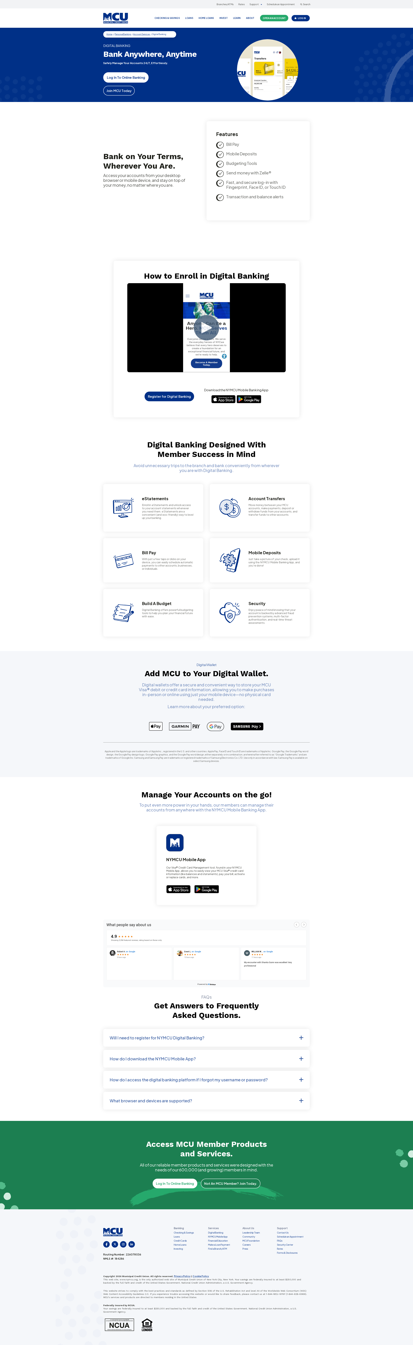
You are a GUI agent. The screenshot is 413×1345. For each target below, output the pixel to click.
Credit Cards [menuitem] (180, 1240)
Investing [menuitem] (178, 1248)
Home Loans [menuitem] (180, 1244)
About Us (248, 1228)
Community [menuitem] (248, 1236)
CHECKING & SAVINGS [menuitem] (167, 17)
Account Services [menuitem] (141, 34)
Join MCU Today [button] (118, 91)
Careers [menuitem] (246, 1244)
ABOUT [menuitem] (250, 17)
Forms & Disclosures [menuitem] (287, 1252)
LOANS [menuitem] (189, 17)
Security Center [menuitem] (285, 1244)
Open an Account (274, 18)
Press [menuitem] (245, 1248)
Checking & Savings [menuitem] (184, 1232)
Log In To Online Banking (126, 77)
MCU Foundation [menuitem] (251, 1240)
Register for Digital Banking (169, 396)
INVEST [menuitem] (223, 17)
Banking (179, 1228)
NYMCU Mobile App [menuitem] (218, 1236)
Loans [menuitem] (177, 1236)
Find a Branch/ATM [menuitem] (217, 1248)
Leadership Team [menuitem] (251, 1232)
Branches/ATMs (225, 4)
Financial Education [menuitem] (218, 1240)
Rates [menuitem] (280, 1248)
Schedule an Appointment (281, 4)
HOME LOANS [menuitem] (206, 17)
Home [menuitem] (109, 34)
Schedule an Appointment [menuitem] (290, 1236)
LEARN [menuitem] (237, 17)
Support (254, 4)
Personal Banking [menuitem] (123, 34)
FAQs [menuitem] (279, 1240)
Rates (241, 4)
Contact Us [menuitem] (283, 1232)
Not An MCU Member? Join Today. (230, 1183)
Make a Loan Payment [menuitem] (219, 1244)
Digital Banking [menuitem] (215, 1232)
